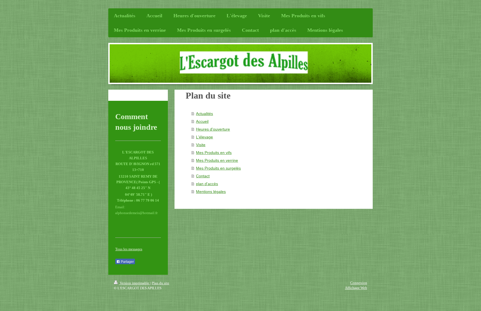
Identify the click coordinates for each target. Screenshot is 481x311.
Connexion (358, 283)
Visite (200, 145)
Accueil (202, 121)
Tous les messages (128, 249)
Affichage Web (356, 288)
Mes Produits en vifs (214, 152)
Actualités (204, 113)
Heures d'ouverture (213, 129)
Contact (203, 176)
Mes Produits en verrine (217, 160)
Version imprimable (134, 283)
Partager (127, 262)
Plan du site (160, 283)
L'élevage (204, 137)
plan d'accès (207, 184)
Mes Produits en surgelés (218, 168)
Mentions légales (211, 191)
